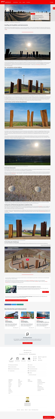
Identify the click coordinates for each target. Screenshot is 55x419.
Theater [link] (19, 386)
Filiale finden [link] (39, 390)
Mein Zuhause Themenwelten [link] (41, 382)
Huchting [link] (10, 386)
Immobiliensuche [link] (40, 381)
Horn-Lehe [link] (10, 385)
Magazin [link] (24, 2)
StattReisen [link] (36, 281)
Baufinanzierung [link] (40, 386)
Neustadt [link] (10, 389)
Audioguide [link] (40, 206)
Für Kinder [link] (19, 382)
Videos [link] (38, 385)
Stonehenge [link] (38, 64)
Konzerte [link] (19, 385)
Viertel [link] (9, 393)
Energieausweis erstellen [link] (41, 389)
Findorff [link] (9, 382)
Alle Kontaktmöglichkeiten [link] (32, 354)
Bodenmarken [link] (14, 173)
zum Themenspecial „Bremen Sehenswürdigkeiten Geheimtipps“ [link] (16, 300)
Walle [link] (6, 29)
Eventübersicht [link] (20, 381)
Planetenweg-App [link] (42, 211)
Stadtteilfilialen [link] (15, 2)
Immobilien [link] (28, 2)
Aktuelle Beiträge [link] (30, 381)
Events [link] (20, 2)
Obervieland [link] (10, 390)
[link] (54, 8)
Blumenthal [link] (10, 381)
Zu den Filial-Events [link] (47, 417)
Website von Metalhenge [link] (30, 280)
